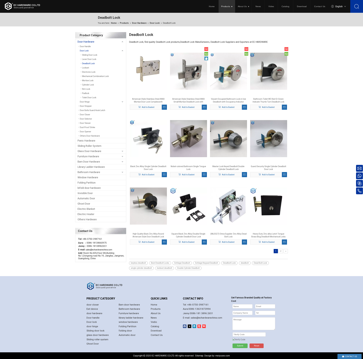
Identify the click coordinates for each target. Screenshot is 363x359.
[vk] (204, 326)
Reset (256, 346)
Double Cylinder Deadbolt (188, 268)
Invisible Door (85, 193)
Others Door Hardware (90, 136)
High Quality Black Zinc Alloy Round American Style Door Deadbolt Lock (148, 235)
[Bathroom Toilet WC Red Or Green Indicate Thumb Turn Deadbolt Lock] (268, 71)
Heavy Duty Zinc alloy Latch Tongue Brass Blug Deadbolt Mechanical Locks (268, 235)
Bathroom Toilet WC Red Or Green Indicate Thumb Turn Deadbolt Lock (268, 100)
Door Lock (84, 51)
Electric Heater (86, 214)
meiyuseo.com (222, 355)
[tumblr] (199, 326)
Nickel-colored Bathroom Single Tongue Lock (188, 167)
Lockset (85, 68)
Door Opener (85, 131)
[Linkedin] (194, 326)
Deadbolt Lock (88, 63)
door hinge (92, 326)
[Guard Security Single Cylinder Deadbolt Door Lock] (268, 138)
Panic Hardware (86, 140)
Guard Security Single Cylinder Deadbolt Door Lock (268, 167)
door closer (92, 304)
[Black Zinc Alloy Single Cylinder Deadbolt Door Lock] (148, 138)
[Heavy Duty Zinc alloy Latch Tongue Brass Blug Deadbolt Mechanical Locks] (268, 206)
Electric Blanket (86, 208)
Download (302, 6)
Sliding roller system (97, 339)
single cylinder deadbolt (141, 268)
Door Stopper (86, 106)
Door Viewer (85, 123)
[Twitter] (189, 326)
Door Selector (86, 119)
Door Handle (85, 46)
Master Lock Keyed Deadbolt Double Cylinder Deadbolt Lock (228, 167)
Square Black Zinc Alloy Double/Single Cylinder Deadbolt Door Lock (188, 235)
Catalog (285, 6)
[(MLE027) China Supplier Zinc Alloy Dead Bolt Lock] (228, 206)
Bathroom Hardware (89, 172)
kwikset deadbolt (164, 268)
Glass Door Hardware (89, 151)
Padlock (85, 93)
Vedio (154, 322)
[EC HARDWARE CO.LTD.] (106, 286)
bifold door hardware (89, 187)
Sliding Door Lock (89, 55)
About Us (242, 6)
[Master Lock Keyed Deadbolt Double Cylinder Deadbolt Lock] (228, 138)
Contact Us (319, 6)
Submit (240, 346)
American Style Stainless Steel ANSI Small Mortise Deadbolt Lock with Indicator (188, 100)
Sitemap (199, 355)
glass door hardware (97, 335)
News (258, 6)
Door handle (92, 317)
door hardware (94, 313)
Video (271, 6)
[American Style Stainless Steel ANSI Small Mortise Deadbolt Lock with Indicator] (188, 71)
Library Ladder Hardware (91, 166)
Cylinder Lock (88, 85)
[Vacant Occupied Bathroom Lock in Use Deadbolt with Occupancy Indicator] (228, 71)
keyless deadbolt (138, 263)
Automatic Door (86, 198)
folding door (125, 330)
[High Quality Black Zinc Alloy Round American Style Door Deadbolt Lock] (148, 206)
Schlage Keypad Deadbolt (206, 263)
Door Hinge (85, 102)
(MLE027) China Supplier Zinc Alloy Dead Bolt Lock (228, 235)
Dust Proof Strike (87, 127)
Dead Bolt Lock (260, 263)
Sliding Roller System (89, 145)
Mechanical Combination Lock (95, 76)
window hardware (128, 322)
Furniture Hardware (88, 156)
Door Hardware (86, 41)
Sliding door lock (95, 330)
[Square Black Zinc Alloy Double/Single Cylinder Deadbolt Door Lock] (188, 206)
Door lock (91, 322)
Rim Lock (86, 89)
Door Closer (85, 114)
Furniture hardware (129, 313)
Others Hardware (87, 219)
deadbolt (245, 263)
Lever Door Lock (89, 59)
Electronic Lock (88, 72)
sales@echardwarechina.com (206, 317)
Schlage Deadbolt (182, 263)
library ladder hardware (131, 317)
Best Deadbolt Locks (160, 263)
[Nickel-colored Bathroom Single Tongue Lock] (188, 138)
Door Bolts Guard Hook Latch (92, 110)
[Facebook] (184, 326)
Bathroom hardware (129, 308)
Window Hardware (88, 177)
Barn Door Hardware (89, 161)
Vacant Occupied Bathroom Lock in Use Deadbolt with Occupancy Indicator (228, 100)
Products (225, 6)
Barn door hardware (129, 304)
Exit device (92, 308)
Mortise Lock (87, 80)
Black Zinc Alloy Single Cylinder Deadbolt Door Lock (148, 167)
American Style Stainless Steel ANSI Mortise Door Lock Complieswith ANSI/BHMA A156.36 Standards (148, 100)
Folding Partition (87, 182)
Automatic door (127, 335)
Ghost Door (84, 203)
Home (212, 6)
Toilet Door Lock (89, 97)
